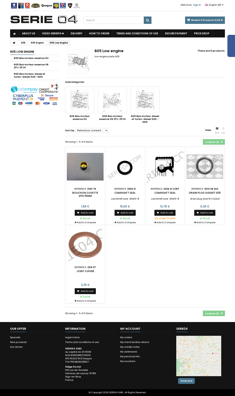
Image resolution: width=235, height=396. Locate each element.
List (223, 132)
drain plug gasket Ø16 (205, 193)
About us (28, 33)
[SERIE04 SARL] (44, 19)
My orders (126, 337)
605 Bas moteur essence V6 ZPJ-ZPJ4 (31, 66)
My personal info (130, 356)
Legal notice (72, 337)
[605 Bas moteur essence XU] (79, 99)
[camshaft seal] (125, 166)
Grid (217, 132)
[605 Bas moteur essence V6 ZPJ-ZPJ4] (112, 99)
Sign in (197, 4)
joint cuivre (85, 271)
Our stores (16, 347)
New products (18, 342)
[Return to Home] (13, 42)
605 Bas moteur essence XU (31, 58)
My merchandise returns (134, 342)
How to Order (99, 33)
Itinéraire (186, 381)
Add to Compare (86, 222)
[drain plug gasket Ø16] (205, 166)
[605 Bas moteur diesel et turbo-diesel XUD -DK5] (145, 99)
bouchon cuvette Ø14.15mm (85, 194)
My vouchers (127, 361)
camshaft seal (125, 193)
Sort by (69, 130)
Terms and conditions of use (137, 33)
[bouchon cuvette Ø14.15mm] (85, 166)
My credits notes (130, 347)
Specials (15, 337)
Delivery (76, 33)
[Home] (14, 33)
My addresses (128, 351)
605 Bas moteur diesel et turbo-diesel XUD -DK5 (29, 75)
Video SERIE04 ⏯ (53, 33)
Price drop (201, 33)
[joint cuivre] (85, 245)
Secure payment (176, 33)
